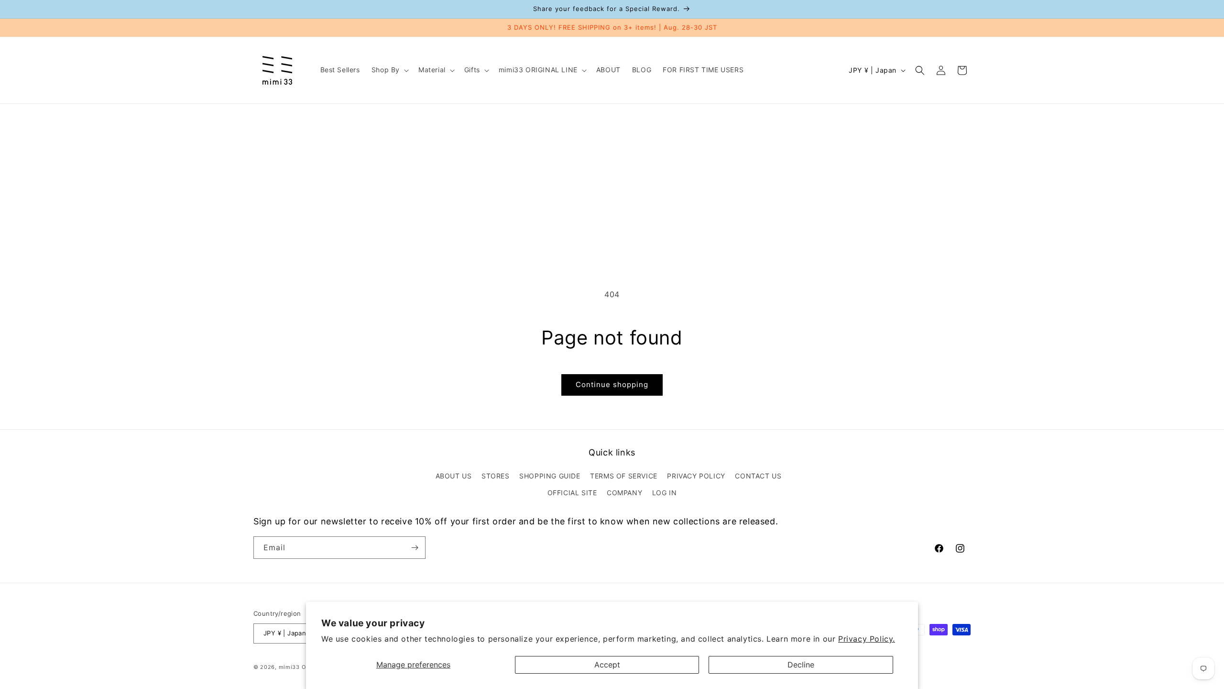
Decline (800, 664)
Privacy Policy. (866, 639)
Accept (607, 664)
